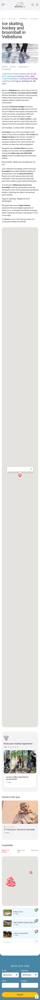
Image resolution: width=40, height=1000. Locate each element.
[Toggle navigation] (3, 4)
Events (13, 67)
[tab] (7, 851)
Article (4, 67)
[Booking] (37, 5)
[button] (13, 885)
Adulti (4, 981)
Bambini (24, 981)
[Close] (31, 469)
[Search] (32, 5)
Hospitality (6, 69)
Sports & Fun (12, 18)
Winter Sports (23, 18)
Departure (24, 970)
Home (4, 18)
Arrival (4, 970)
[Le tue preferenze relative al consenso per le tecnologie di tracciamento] (37, 997)
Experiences (23, 67)
